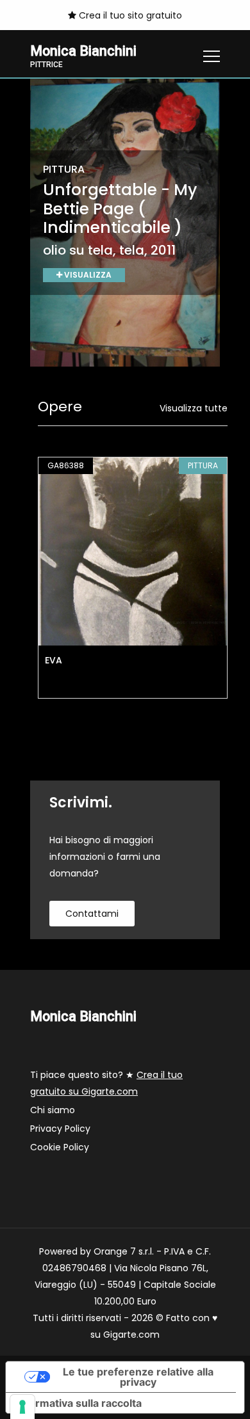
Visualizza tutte (194, 408)
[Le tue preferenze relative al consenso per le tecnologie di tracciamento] (22, 1407)
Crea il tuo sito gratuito (129, 15)
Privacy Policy (60, 1128)
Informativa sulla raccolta (79, 1403)
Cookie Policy (59, 1147)
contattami (92, 913)
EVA (53, 660)
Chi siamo (52, 1110)
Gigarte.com (131, 1334)
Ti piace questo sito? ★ (106, 1083)
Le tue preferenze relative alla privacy (138, 1376)
